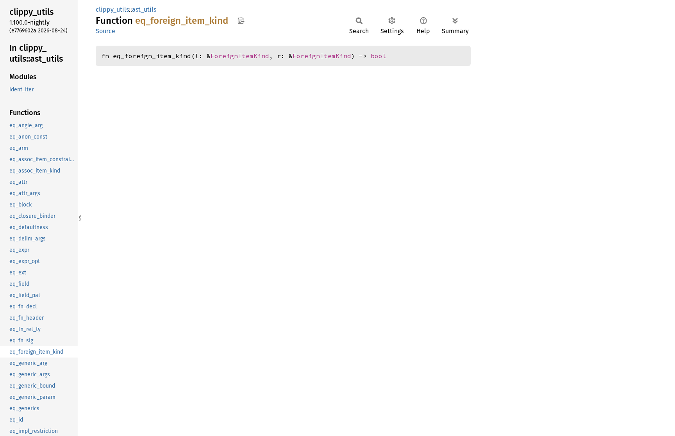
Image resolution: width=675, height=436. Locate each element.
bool (378, 56)
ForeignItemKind (240, 56)
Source (105, 31)
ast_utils (144, 9)
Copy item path (240, 20)
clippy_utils (112, 9)
